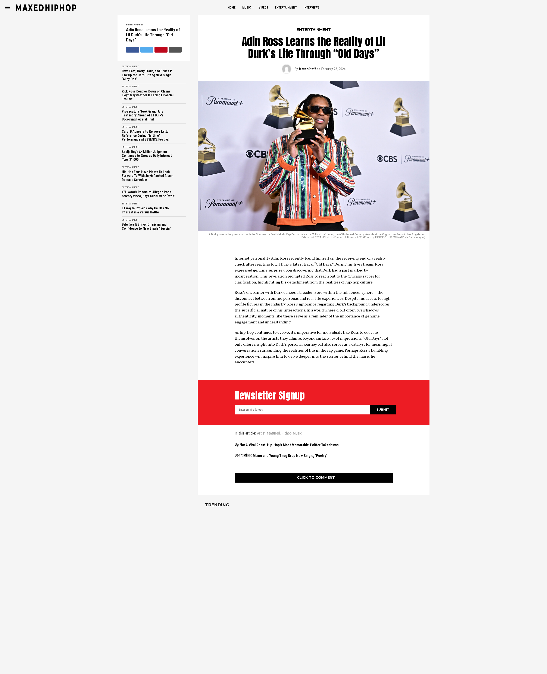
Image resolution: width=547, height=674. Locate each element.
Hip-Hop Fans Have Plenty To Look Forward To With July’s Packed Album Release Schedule (147, 176)
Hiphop (286, 433)
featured (273, 433)
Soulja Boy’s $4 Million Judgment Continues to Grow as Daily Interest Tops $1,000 (147, 156)
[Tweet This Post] (146, 50)
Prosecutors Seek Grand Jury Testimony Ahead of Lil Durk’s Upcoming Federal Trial (142, 115)
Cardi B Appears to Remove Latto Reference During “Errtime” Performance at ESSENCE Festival (145, 135)
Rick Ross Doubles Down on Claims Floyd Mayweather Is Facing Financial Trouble (147, 95)
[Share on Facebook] (132, 50)
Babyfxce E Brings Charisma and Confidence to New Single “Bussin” (146, 226)
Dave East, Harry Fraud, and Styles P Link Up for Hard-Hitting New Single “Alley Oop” (147, 75)
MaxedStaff (307, 69)
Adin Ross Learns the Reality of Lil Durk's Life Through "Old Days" (153, 35)
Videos (263, 7)
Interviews (311, 7)
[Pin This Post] (161, 50)
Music (246, 7)
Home (231, 7)
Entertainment (286, 7)
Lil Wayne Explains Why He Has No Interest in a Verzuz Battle (145, 210)
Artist (261, 433)
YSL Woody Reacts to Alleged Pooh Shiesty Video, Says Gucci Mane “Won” (148, 194)
